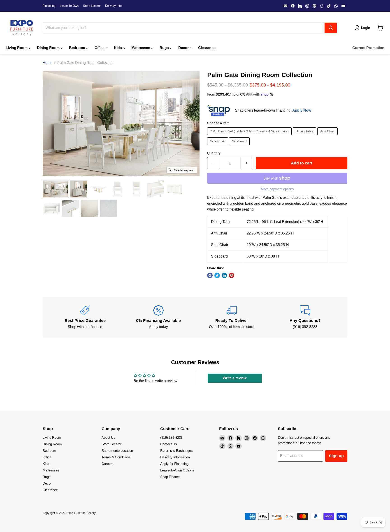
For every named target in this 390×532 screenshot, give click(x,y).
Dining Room (48, 48)
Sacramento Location (117, 450)
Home (47, 63)
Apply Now (301, 110)
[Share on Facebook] (210, 275)
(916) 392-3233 (171, 437)
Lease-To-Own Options (177, 470)
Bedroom (77, 48)
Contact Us (168, 444)
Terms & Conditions (116, 457)
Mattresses (141, 48)
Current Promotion (368, 48)
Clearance (207, 48)
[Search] (331, 28)
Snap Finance (170, 477)
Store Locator (92, 5)
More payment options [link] (277, 189)
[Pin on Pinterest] (231, 275)
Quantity (214, 153)
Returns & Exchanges (176, 450)
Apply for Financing (174, 464)
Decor (184, 48)
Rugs (165, 48)
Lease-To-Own (69, 5)
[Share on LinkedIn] (224, 275)
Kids (118, 48)
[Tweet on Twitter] (217, 275)
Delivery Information (175, 457)
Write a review (234, 378)
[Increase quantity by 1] (246, 163)
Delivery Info (113, 5)
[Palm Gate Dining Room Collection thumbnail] (55, 189)
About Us (108, 437)
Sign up (336, 456)
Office (100, 48)
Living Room (17, 48)
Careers (108, 464)
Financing (49, 5)
